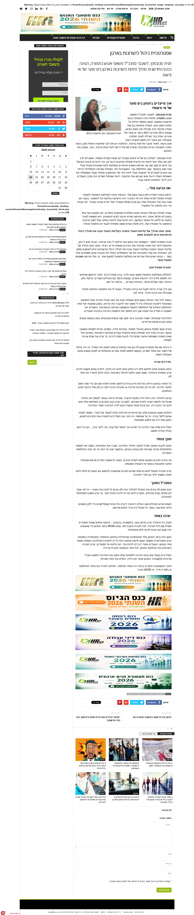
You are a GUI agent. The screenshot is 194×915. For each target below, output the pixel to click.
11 (54, 172)
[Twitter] (26, 8)
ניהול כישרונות (132, 694)
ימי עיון (110, 8)
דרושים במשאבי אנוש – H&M (44, 323)
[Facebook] (47, 8)
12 (48, 172)
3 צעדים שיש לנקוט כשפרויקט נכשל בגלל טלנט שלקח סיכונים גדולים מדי (92, 766)
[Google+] (41, 8)
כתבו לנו (134, 8)
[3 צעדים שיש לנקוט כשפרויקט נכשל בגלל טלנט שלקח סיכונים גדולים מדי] (90, 749)
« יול (55, 193)
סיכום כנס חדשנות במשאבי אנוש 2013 (152, 717)
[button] (170, 37)
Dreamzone (128, 912)
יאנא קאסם (64, 323)
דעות (149, 37)
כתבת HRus (162, 82)
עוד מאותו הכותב (148, 734)
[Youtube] (21, 8)
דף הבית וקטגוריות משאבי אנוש (69, 37)
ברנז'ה (136, 37)
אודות (143, 8)
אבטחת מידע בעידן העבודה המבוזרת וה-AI (47, 249)
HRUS (103, 912)
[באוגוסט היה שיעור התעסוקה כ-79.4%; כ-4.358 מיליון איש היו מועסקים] (124, 749)
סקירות (96, 37)
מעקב (27, 122)
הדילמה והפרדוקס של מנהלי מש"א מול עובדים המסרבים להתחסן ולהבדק (90, 799)
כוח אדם (161, 694)
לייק (27, 116)
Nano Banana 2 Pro (60, 303)
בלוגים (102, 759)
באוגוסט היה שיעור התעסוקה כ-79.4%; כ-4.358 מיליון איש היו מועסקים (126, 766)
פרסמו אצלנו (122, 8)
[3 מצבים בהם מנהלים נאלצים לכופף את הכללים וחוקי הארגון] (124, 783)
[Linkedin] (36, 8)
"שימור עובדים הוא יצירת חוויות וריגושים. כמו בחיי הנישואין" (98, 719)
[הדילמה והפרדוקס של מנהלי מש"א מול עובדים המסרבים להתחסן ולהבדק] (90, 783)
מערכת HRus (54, 230)
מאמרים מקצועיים (116, 37)
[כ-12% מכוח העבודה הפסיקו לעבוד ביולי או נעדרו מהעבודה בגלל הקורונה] (157, 783)
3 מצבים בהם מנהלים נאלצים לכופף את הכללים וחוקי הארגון (125, 798)
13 (42, 172)
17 (59, 177)
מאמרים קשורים (166, 734)
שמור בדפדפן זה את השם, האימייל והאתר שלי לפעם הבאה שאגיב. (139, 881)
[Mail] (31, 8)
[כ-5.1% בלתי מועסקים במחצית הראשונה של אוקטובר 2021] (157, 749)
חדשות (163, 37)
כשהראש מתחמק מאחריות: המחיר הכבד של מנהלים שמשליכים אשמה (47, 260)
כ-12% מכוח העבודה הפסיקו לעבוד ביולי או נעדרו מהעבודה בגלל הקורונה (159, 799)
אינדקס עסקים (98, 8)
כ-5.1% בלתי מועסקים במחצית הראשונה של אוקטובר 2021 (159, 764)
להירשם (28, 135)
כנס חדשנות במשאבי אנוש (148, 694)
